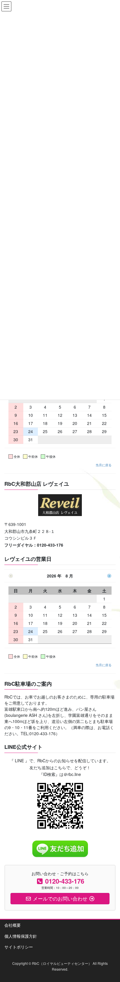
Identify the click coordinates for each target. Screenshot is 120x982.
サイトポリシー (18, 947)
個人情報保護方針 (20, 936)
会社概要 (12, 925)
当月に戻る (104, 464)
